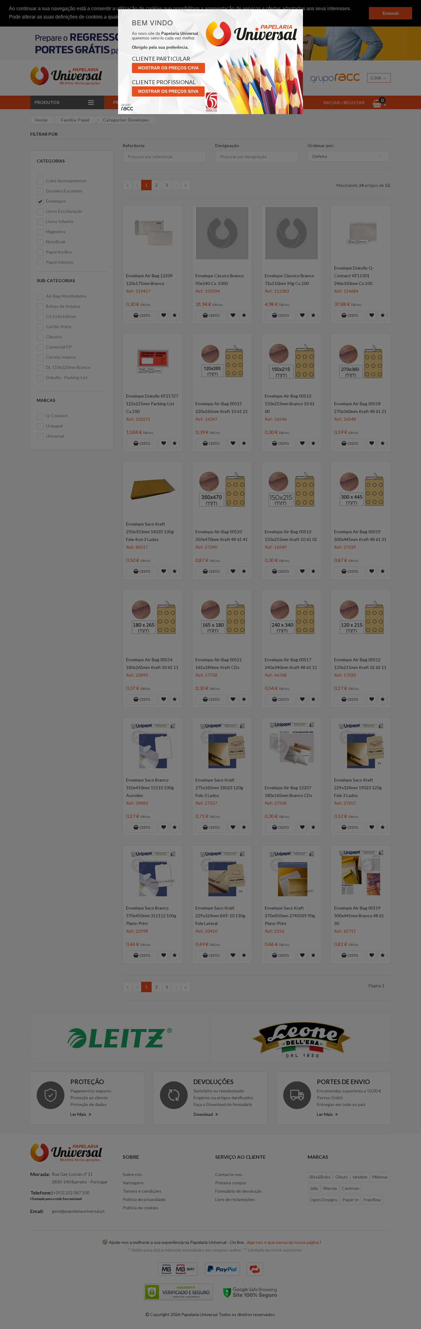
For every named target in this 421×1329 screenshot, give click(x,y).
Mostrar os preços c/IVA (168, 67)
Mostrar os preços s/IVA (168, 91)
